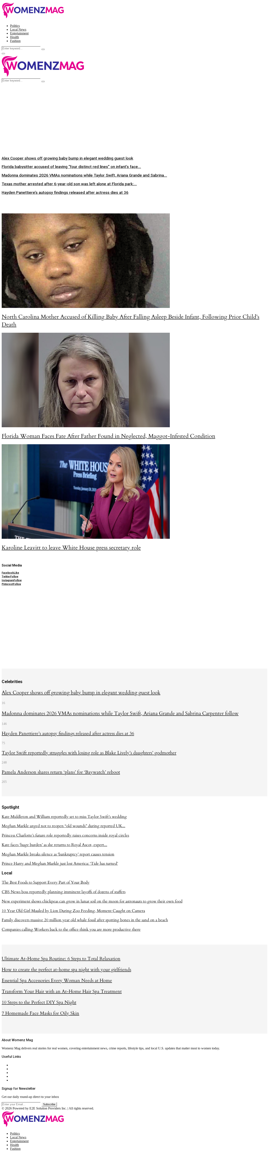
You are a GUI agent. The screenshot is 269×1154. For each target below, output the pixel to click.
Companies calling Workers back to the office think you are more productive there (71, 929)
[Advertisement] (134, 114)
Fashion (15, 41)
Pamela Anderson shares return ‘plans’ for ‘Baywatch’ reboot (61, 772)
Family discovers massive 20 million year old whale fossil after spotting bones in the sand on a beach (85, 920)
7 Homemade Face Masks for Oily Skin (40, 1013)
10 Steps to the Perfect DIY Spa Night (39, 1002)
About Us (16, 1065)
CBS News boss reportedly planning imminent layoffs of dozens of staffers (63, 892)
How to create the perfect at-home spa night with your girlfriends (66, 969)
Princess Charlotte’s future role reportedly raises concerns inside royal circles (65, 835)
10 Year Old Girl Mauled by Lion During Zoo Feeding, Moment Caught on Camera (73, 910)
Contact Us (17, 1069)
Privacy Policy (19, 1072)
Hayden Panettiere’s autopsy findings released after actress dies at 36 (65, 192)
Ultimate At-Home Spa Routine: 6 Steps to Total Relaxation (61, 959)
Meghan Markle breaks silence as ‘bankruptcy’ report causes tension (58, 854)
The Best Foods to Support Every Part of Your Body (46, 882)
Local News (18, 29)
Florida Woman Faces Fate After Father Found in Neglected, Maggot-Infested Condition (108, 436)
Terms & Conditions (23, 1076)
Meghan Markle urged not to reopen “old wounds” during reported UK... (63, 826)
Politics (15, 26)
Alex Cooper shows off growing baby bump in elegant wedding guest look (67, 158)
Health (14, 37)
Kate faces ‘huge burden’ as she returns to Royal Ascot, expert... (54, 845)
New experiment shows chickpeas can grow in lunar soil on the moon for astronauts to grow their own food (92, 901)
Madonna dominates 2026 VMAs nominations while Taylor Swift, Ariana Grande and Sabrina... (84, 175)
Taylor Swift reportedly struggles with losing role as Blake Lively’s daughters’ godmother (89, 753)
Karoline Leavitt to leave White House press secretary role (71, 548)
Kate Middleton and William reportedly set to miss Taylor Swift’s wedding (64, 816)
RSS (13, 1080)
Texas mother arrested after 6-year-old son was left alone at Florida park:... (69, 184)
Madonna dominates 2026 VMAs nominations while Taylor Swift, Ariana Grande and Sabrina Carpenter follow (120, 713)
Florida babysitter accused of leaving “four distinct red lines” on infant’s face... (71, 166)
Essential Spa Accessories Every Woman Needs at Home (57, 980)
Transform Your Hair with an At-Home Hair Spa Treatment (62, 991)
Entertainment (19, 33)
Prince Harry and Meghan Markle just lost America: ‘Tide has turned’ (60, 863)
